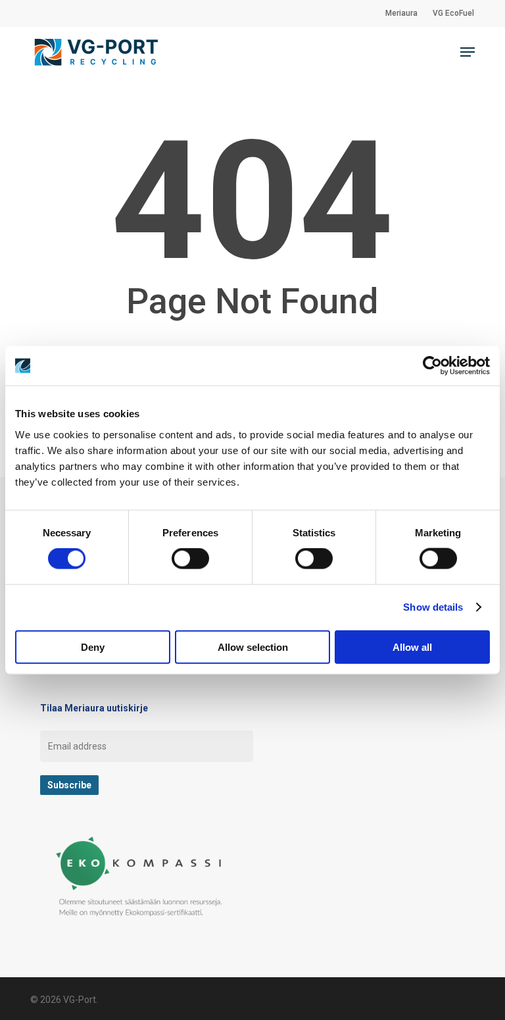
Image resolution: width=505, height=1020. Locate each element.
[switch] (190, 558)
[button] (467, 52)
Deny (93, 646)
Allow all (412, 646)
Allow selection (253, 646)
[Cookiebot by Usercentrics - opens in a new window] (432, 366)
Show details (433, 607)
